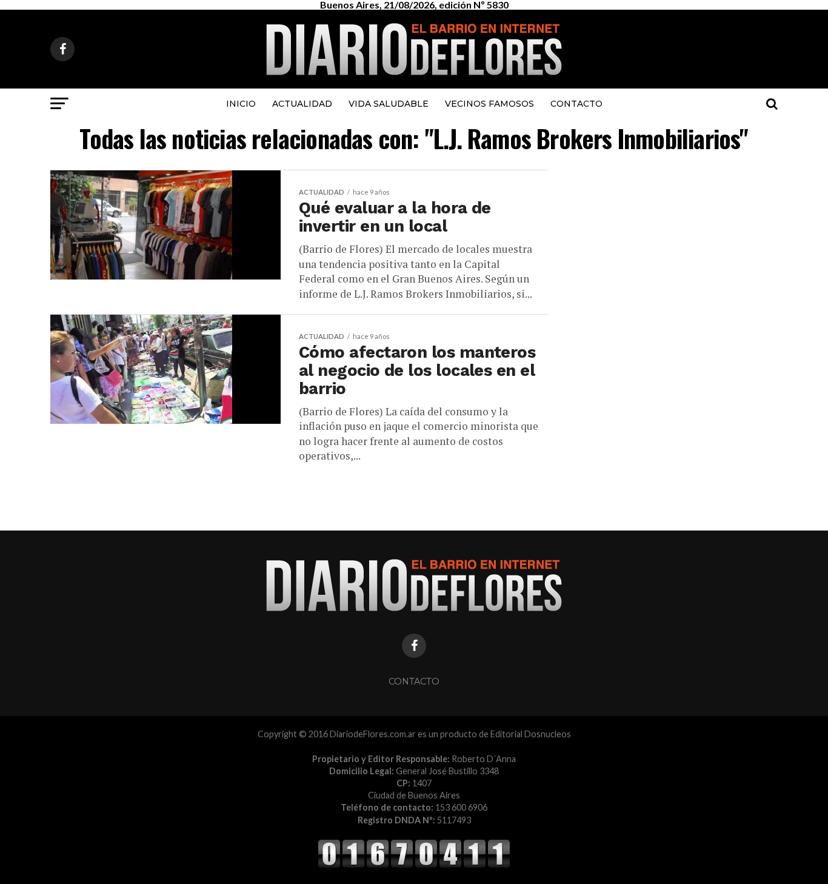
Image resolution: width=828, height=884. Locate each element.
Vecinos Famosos (489, 103)
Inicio (241, 103)
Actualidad (302, 103)
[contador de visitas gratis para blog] (414, 865)
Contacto (576, 103)
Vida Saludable (389, 103)
